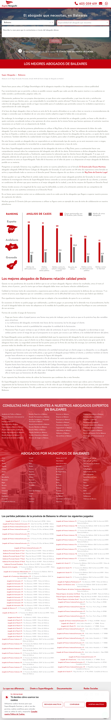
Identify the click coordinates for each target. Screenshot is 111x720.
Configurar (74, 704)
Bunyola (4, 485)
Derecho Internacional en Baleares (39, 424)
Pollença (58, 488)
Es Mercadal (60, 469)
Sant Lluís (86, 466)
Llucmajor (32, 499)
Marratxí (58, 466)
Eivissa (31, 466)
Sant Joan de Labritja (89, 458)
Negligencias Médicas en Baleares (93, 414)
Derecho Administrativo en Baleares (12, 429)
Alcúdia (4, 463)
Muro (57, 477)
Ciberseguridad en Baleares (10, 424)
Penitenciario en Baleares (90, 422)
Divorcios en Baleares (62, 414)
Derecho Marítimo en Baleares (38, 427)
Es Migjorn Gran (61, 471)
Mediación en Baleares (62, 433)
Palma (58, 480)
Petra (57, 482)
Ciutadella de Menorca (8, 501)
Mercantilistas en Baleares (64, 436)
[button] (50, 22)
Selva (85, 482)
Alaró (3, 461)
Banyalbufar (5, 477)
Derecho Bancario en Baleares (11, 435)
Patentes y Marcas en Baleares (92, 417)
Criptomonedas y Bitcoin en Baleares (12, 427)
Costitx (31, 461)
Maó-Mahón (60, 461)
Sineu (85, 488)
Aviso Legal (105, 6)
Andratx (4, 469)
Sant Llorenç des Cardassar (91, 463)
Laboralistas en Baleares (63, 430)
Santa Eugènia (87, 469)
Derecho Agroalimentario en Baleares (13, 432)
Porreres (58, 490)
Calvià (3, 488)
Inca (30, 488)
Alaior (3, 458)
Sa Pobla (58, 485)
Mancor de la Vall (61, 458)
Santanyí (86, 480)
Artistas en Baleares (7, 421)
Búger (3, 482)
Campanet (5, 490)
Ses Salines (59, 496)
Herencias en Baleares (62, 425)
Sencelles (86, 485)
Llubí (30, 496)
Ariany (4, 471)
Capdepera (5, 496)
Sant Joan (59, 501)
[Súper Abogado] (9, 4)
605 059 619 (87, 4)
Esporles (31, 471)
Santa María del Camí (89, 477)
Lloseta (31, 493)
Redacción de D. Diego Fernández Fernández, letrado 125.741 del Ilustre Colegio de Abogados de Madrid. (33, 78)
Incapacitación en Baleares (64, 427)
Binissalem (5, 480)
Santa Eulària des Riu (89, 471)
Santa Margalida (88, 474)
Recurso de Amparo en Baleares (92, 430)
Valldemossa (87, 496)
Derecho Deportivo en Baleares (38, 414)
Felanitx (31, 477)
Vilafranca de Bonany (89, 499)
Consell (31, 458)
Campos (4, 493)
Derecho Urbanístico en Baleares (38, 435)
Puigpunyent (60, 493)
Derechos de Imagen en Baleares (38, 438)
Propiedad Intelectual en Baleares (93, 425)
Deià (30, 463)
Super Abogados (8, 75)
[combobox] (26, 23)
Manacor (31, 501)
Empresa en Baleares (62, 417)
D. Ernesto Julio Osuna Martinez (92, 167)
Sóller (85, 490)
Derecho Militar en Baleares (37, 429)
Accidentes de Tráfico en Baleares (11, 414)
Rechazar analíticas (52, 704)
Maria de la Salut (61, 463)
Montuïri (58, 474)
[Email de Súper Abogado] (101, 4)
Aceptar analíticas (96, 704)
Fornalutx (32, 485)
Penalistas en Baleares (89, 419)
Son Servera (87, 493)
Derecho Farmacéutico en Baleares (39, 417)
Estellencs (32, 474)
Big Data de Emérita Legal (96, 172)
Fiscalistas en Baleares (62, 422)
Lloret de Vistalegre (35, 490)
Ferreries (31, 480)
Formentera (32, 482)
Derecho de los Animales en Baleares (13, 438)
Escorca (31, 469)
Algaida (4, 466)
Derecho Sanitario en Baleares (38, 432)
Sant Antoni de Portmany (63, 499)
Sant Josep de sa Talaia (90, 461)
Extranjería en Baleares (63, 419)
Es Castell (4, 499)
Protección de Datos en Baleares (92, 427)
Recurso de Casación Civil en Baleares (94, 433)
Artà (3, 474)
